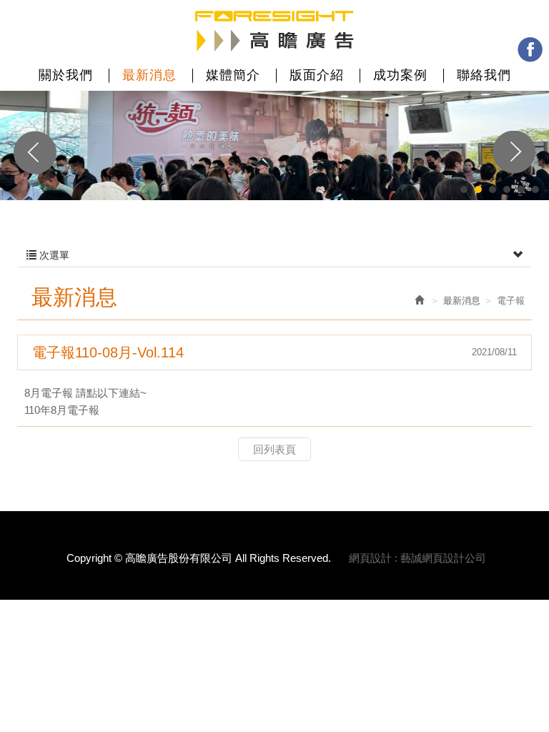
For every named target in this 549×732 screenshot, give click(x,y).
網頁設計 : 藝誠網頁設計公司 (417, 558)
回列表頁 (274, 449)
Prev (35, 152)
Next (514, 152)
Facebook (530, 49)
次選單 (52, 255)
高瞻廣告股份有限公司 (274, 31)
